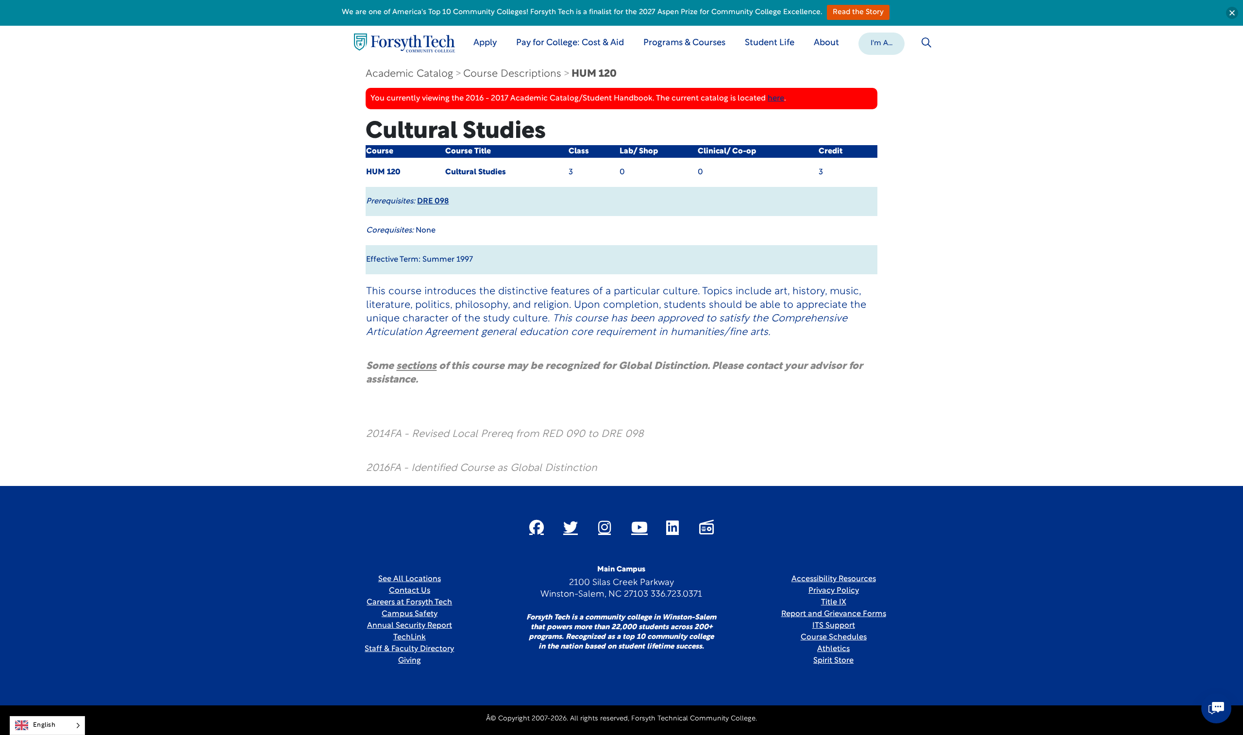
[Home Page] (404, 43)
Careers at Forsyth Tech (409, 602)
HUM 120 (594, 74)
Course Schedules (834, 637)
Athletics (833, 649)
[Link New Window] (537, 527)
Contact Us (409, 591)
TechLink (409, 637)
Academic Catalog (409, 74)
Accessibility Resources (833, 579)
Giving (409, 661)
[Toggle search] (926, 43)
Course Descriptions (512, 74)
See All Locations (409, 579)
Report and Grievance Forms (833, 614)
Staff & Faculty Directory (409, 649)
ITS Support (833, 626)
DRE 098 (433, 201)
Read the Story (858, 12)
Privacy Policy (833, 591)
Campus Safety (409, 614)
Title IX (833, 602)
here (776, 98)
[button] (881, 43)
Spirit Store (833, 661)
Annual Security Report (409, 626)
